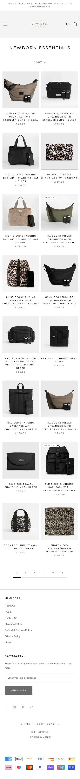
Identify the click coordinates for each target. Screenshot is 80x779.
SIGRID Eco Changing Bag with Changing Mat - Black (20, 177)
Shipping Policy (13, 624)
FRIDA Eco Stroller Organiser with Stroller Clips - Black (59, 116)
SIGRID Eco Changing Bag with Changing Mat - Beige (20, 239)
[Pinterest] (23, 707)
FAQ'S (8, 612)
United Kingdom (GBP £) (38, 724)
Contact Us (11, 618)
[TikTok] (31, 707)
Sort (38, 62)
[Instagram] (14, 707)
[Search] (68, 24)
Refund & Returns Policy (18, 630)
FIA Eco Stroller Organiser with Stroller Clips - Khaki (59, 239)
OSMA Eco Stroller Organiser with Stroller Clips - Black (59, 300)
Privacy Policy (12, 636)
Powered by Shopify (40, 737)
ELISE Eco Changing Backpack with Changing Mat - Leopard (21, 300)
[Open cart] (75, 24)
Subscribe (18, 690)
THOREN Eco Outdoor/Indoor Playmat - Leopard (59, 548)
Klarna (8, 642)
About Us (10, 605)
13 (53, 573)
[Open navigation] (5, 24)
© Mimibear (40, 732)
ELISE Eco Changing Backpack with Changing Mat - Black (59, 487)
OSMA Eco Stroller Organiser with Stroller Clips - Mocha (20, 116)
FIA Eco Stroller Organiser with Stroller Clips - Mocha (59, 426)
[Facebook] (6, 707)
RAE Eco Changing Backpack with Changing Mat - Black (20, 426)
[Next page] (62, 573)
